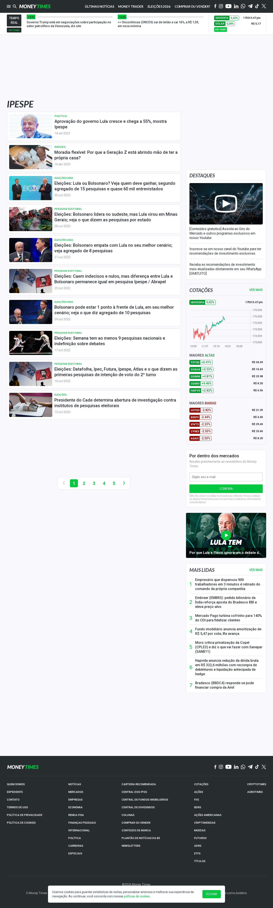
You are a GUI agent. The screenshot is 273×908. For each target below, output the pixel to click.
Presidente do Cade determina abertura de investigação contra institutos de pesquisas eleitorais (115, 403)
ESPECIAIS (75, 853)
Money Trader (130, 6)
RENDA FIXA (76, 815)
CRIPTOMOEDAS (204, 822)
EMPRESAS (75, 799)
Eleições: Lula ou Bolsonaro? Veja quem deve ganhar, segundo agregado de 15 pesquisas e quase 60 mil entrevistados (114, 186)
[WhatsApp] (243, 6)
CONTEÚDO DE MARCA (136, 830)
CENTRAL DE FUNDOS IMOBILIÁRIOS (145, 799)
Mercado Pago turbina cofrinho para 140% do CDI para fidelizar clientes (228, 618)
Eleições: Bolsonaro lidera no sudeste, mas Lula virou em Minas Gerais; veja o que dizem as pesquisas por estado (115, 217)
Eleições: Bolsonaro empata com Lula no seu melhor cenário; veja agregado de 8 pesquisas (113, 248)
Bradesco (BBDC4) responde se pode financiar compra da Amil (224, 685)
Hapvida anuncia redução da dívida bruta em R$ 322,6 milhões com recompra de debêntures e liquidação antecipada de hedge (226, 667)
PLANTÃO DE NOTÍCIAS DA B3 (141, 838)
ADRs (197, 845)
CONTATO (13, 799)
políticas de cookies (137, 896)
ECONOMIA (75, 807)
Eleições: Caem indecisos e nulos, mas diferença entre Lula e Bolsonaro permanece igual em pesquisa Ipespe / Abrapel (113, 279)
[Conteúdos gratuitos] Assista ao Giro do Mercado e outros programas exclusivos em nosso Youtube (222, 233)
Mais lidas (201, 570)
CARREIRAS (75, 845)
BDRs (197, 807)
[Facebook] (215, 6)
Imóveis (59, 146)
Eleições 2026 (159, 6)
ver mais (14, 30)
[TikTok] (257, 767)
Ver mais (256, 570)
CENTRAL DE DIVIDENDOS (138, 807)
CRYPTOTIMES (256, 784)
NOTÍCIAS (74, 784)
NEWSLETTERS (131, 845)
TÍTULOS (199, 861)
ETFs (197, 853)
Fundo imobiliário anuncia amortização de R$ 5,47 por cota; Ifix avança (228, 631)
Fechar (211, 894)
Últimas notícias (99, 6)
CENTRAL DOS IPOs (134, 792)
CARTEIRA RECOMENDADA (139, 784)
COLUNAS (128, 815)
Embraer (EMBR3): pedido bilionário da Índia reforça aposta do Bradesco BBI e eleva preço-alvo (226, 602)
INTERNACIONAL (79, 830)
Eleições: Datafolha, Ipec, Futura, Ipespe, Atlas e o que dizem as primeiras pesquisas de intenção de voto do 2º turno (115, 372)
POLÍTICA (74, 838)
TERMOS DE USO (17, 807)
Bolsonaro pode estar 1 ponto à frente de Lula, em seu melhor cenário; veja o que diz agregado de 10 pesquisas (114, 310)
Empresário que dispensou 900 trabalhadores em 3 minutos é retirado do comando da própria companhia (227, 584)
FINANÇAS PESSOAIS (82, 822)
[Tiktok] (257, 6)
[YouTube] (228, 6)
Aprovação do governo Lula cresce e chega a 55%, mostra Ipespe (110, 124)
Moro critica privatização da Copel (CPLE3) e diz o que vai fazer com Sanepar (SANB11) (228, 647)
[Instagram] (221, 6)
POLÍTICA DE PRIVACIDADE (24, 815)
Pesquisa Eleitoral (68, 208)
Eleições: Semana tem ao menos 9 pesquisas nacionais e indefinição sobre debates (109, 341)
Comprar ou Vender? (192, 6)
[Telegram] (250, 6)
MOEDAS (199, 830)
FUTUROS (200, 838)
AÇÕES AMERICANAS (207, 815)
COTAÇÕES (201, 784)
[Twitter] (263, 6)
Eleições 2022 (63, 177)
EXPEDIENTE (15, 792)
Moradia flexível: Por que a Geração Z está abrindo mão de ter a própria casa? (116, 155)
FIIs (196, 799)
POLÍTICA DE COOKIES (21, 822)
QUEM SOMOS (16, 784)
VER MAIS (256, 290)
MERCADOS (75, 792)
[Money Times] (35, 6)
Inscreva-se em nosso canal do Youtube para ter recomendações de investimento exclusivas (225, 251)
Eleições (60, 394)
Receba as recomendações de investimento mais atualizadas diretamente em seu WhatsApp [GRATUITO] (225, 269)
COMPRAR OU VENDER (136, 822)
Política (60, 115)
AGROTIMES (255, 792)
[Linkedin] (236, 6)
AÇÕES (198, 792)
